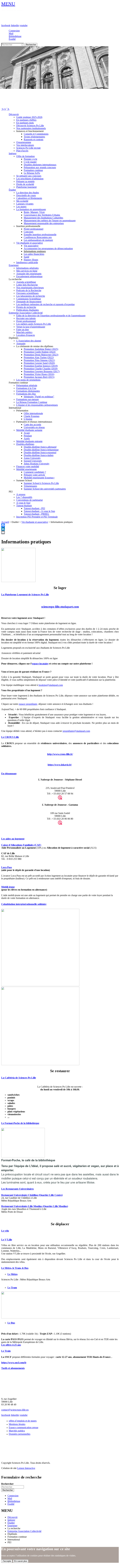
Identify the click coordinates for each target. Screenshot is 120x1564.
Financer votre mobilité (27, 466)
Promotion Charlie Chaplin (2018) (41, 368)
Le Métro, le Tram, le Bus (14, 1268)
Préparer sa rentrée (25, 181)
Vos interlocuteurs (25, 145)
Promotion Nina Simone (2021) (39, 360)
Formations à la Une (26, 388)
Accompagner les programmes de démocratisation (48, 248)
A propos (20, 494)
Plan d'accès (22, 150)
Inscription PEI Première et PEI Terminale (37, 516)
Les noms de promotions (28, 380)
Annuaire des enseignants (28, 273)
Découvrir (14, 114)
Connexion (14, 30)
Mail (11, 33)
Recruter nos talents (26, 318)
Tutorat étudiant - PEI (34, 508)
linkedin (15, 25)
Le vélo (5, 1230)
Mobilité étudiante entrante (29, 441)
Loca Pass (6, 867)
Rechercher (7, 1483)
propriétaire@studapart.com (76, 731)
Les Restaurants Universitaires (17, 1189)
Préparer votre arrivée (34, 475)
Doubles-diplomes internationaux (40, 164)
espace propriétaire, (28, 704)
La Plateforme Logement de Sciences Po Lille (25, 594)
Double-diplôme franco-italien (38, 455)
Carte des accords (32, 424)
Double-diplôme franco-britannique (41, 449)
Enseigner (14, 265)
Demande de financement (28, 301)
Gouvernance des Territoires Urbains (42, 215)
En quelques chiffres (26, 120)
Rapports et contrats (33, 139)
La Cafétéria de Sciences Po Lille (18, 1077)
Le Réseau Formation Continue (31, 402)
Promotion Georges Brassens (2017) (42, 371)
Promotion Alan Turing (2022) (39, 357)
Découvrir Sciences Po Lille (30, 125)
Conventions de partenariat (29, 500)
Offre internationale (33, 413)
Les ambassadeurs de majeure (38, 240)
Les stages (21, 206)
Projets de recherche (26, 307)
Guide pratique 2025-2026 (29, 117)
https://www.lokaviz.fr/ (60, 764)
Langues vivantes (24, 203)
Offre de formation (25, 156)
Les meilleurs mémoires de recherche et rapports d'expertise (45, 304)
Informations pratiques (35, 251)
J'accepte (6, 1561)
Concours (28, 231)
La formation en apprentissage (31, 209)
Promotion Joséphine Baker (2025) (41, 349)
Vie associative (31, 245)
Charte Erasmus (31, 416)
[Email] (60, 532)
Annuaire (20, 343)
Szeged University (33, 461)
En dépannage (9, 773)
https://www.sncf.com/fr (13, 1362)
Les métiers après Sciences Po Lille (33, 324)
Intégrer (12, 153)
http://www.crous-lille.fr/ (60, 754)
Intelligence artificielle (27, 262)
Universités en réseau (34, 427)
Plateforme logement (26, 187)
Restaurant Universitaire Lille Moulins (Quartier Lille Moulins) (34, 1206)
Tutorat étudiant (24, 505)
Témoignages (30, 486)
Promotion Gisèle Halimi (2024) (39, 352)
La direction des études (27, 192)
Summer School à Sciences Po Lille (41, 483)
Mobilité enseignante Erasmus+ (39, 477)
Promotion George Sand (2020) (39, 363)
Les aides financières (34, 254)
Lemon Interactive (26, 1468)
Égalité (12, 39)
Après (27, 438)
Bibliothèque (15, 36)
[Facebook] (60, 525)
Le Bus (11, 1322)
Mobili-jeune (8, 887)
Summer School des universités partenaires (45, 488)
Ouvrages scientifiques (27, 293)
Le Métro (13, 1274)
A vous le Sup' (23, 502)
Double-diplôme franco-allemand (40, 447)
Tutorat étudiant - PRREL (36, 514)
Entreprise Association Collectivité (26, 312)
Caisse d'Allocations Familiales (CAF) (21, 845)
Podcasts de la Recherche (28, 290)
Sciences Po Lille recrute (28, 148)
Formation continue (33, 170)
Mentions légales (17, 1424)
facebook (5, 25)
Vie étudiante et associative (29, 243)
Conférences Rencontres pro (38, 237)
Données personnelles (19, 1434)
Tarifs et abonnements (13, 1368)
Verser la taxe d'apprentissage (30, 326)
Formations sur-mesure (27, 399)
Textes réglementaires (34, 136)
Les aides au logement (12, 838)
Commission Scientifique (28, 298)
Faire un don (22, 329)
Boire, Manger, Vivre (34, 212)
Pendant (28, 435)
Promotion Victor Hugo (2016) (39, 374)
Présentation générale (26, 385)
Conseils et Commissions (36, 134)
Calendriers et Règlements (29, 198)
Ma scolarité (22, 201)
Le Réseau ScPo (32, 173)
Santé (26, 257)
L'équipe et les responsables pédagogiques (37, 405)
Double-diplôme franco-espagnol (40, 452)
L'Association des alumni (28, 340)
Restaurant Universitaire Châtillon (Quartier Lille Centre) (32, 1195)
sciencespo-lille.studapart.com (60, 606)
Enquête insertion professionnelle (40, 234)
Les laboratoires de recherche (30, 296)
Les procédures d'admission (29, 178)
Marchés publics (24, 332)
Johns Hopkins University (36, 463)
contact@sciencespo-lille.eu (15, 1409)
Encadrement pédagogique (29, 276)
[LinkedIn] (60, 529)
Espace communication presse (23, 1427)
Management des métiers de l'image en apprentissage (50, 220)
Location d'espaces (25, 335)
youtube (24, 25)
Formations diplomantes (28, 391)
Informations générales (27, 268)
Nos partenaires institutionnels (31, 128)
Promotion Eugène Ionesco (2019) (41, 366)
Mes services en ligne (26, 271)
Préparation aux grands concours (40, 167)
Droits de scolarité (25, 184)
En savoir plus (20, 1561)
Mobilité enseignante (26, 469)
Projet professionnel (33, 229)
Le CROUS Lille (10, 737)
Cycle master (30, 162)
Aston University (32, 458)
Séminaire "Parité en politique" (39, 396)
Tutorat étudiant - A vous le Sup (39, 511)
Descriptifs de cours (26, 195)
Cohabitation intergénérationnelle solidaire (23, 904)
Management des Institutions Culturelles (43, 217)
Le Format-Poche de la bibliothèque (20, 1123)
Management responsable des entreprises (44, 223)
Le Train (6, 1351)
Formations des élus (26, 393)
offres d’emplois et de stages (23, 1420)
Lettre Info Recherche (27, 284)
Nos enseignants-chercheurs (30, 287)
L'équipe (28, 419)
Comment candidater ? (35, 472)
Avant (27, 433)
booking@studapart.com (51, 685)
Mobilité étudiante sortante (29, 430)
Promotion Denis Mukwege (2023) (41, 354)
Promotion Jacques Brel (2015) (39, 377)
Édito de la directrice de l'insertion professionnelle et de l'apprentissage (50, 315)
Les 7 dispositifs (24, 497)
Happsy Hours (31, 259)
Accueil (5, 522)
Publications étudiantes (27, 310)
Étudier (12, 189)
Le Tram (12, 1287)
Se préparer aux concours (28, 176)
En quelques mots (25, 122)
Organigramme (23, 142)
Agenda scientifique (26, 282)
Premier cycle (30, 159)
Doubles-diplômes (25, 444)
